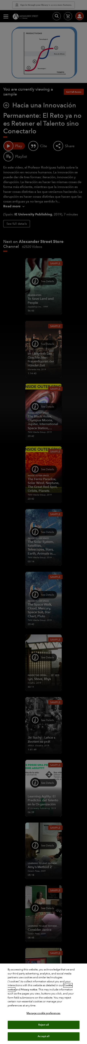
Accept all (43, 1036)
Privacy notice (29, 989)
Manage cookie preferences (43, 1013)
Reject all (43, 1025)
